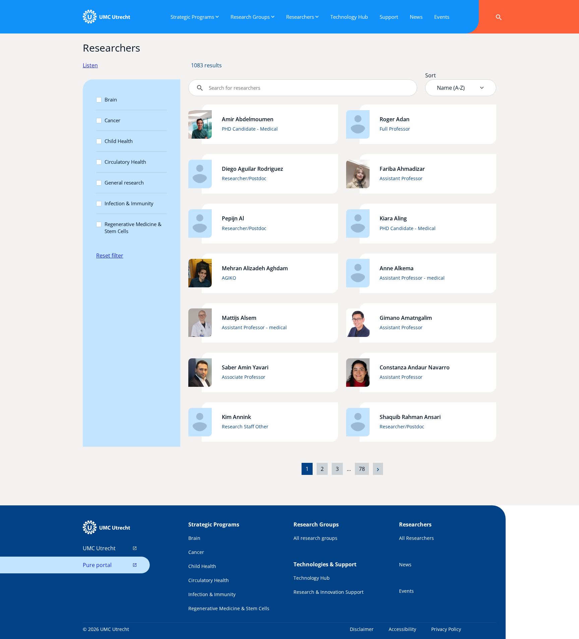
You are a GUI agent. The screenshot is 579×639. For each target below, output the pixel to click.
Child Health (119, 141)
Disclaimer (362, 629)
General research (124, 182)
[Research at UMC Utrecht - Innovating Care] (106, 17)
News (405, 564)
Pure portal (97, 565)
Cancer (112, 120)
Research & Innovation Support (329, 592)
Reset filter (109, 255)
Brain (111, 99)
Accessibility (402, 629)
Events (406, 591)
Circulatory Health (125, 161)
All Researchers (416, 538)
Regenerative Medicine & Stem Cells (133, 227)
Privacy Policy (446, 629)
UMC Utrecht (99, 548)
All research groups (315, 538)
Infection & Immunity (129, 203)
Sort (430, 75)
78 (362, 469)
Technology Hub (312, 578)
